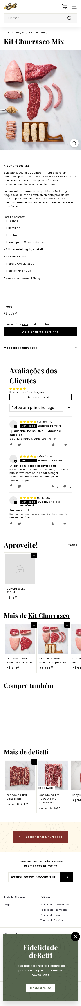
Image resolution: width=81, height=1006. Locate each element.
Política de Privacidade (54, 904)
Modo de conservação (21, 348)
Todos (72, 545)
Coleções (20, 32)
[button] (11, 444)
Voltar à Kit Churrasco (43, 837)
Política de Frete (50, 915)
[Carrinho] (64, 6)
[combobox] (40, 18)
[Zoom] (74, 143)
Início (7, 32)
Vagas (8, 904)
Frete (25, 324)
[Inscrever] (66, 877)
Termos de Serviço (51, 920)
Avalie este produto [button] (40, 397)
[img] (28, 422)
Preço (8, 307)
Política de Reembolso (54, 910)
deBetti (38, 751)
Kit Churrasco (37, 32)
